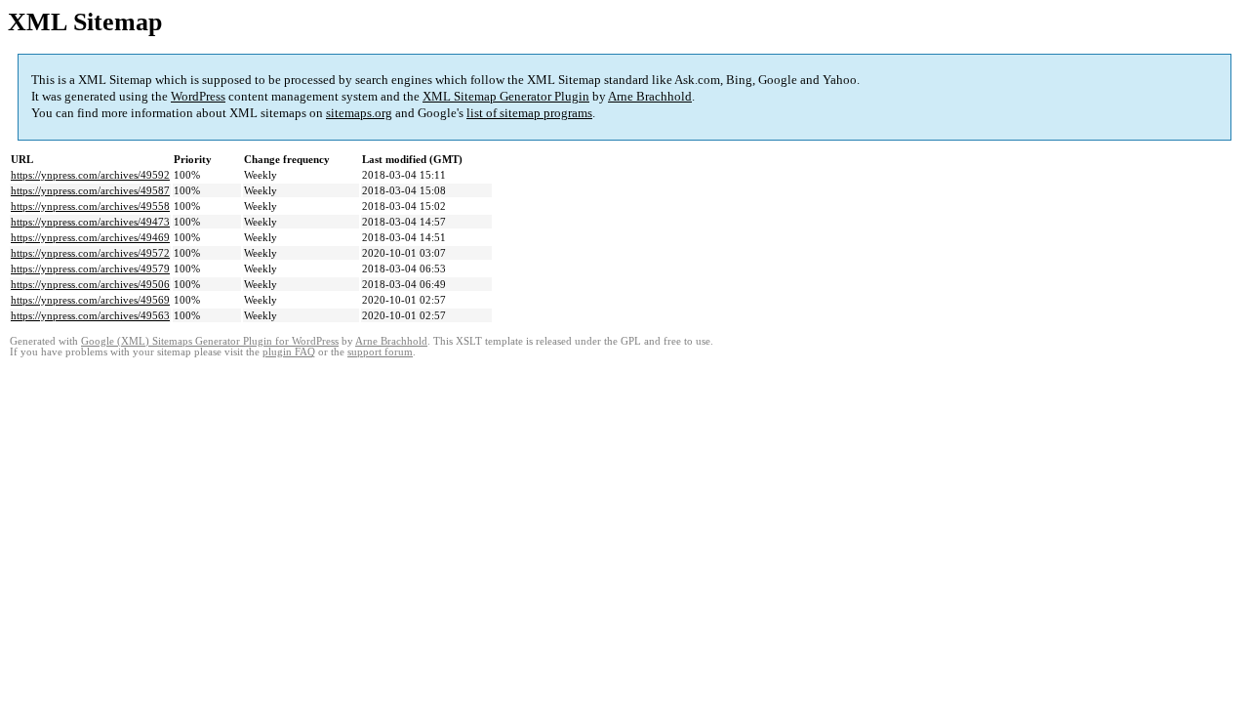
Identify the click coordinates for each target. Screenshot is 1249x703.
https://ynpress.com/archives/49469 (90, 237)
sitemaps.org (359, 112)
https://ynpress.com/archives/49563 (90, 315)
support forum (380, 352)
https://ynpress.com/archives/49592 (90, 175)
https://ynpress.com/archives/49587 (90, 190)
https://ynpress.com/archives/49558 (90, 206)
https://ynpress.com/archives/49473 (90, 221)
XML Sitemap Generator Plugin (506, 96)
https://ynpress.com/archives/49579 (90, 268)
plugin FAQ (288, 352)
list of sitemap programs (529, 112)
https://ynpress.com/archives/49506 (90, 284)
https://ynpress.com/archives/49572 (90, 253)
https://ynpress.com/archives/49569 (90, 300)
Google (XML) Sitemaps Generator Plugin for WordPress (210, 341)
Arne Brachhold (650, 96)
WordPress (198, 96)
